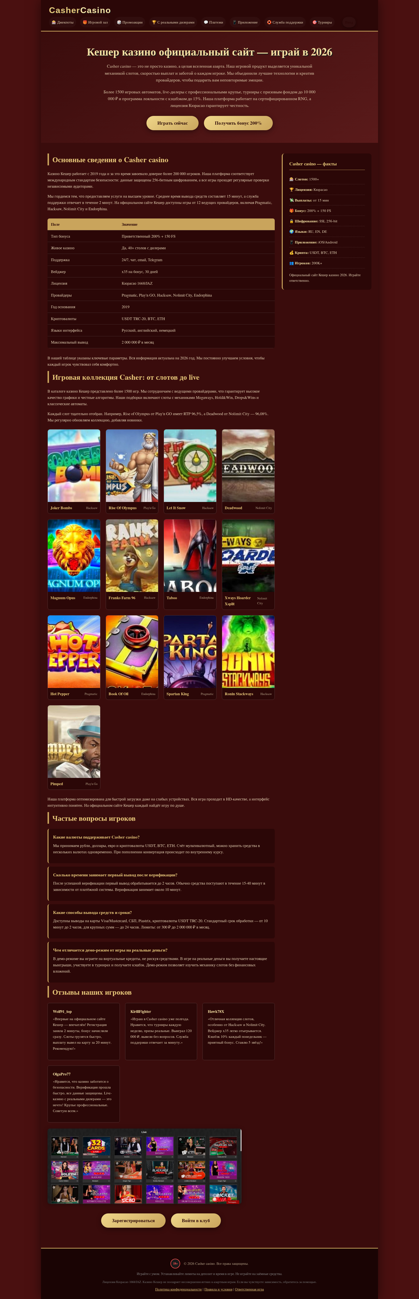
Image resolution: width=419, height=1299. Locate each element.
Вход (349, 22)
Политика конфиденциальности (178, 1289)
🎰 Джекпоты (62, 22)
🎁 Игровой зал (95, 22)
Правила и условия (218, 1289)
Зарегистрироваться (133, 1220)
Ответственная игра (249, 1289)
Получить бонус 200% (238, 123)
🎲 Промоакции (130, 22)
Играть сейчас (172, 123)
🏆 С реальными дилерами (173, 22)
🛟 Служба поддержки (285, 22)
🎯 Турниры (322, 22)
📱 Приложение (245, 22)
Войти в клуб (196, 1220)
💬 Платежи (213, 22)
